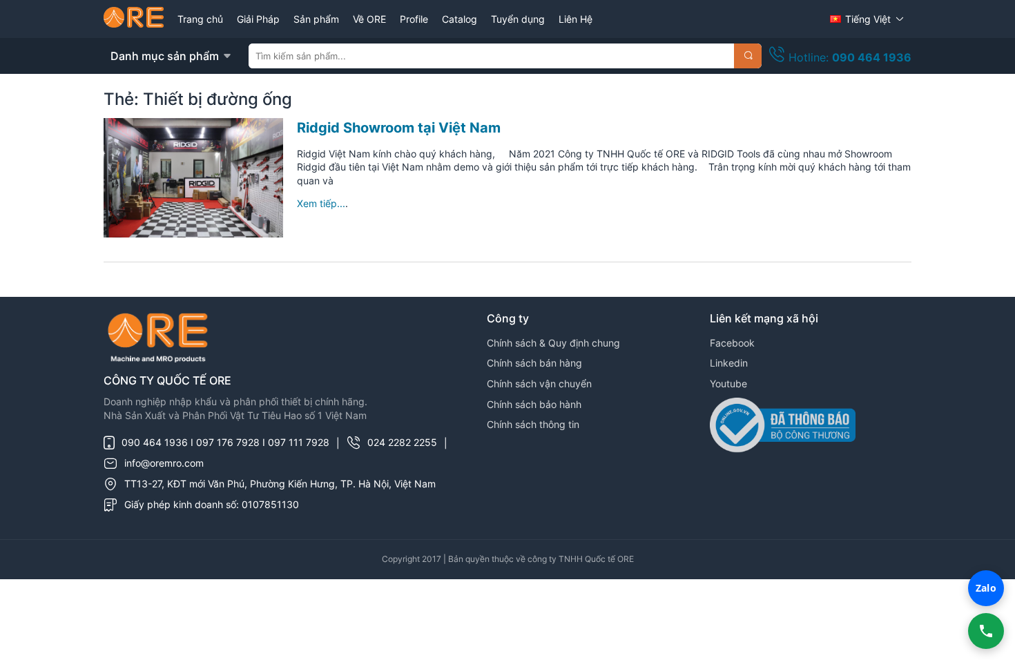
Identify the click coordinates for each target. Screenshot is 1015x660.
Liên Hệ (575, 19)
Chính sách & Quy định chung (553, 343)
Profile (414, 19)
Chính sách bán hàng (534, 363)
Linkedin (729, 363)
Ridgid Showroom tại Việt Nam (399, 127)
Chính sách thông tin (533, 424)
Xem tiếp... (321, 203)
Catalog (459, 19)
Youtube (728, 383)
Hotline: (848, 57)
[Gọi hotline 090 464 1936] (986, 631)
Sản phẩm (316, 19)
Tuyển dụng (518, 19)
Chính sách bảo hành (534, 404)
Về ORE (369, 19)
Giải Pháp (258, 19)
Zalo (986, 587)
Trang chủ (200, 19)
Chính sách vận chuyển (539, 383)
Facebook (732, 343)
